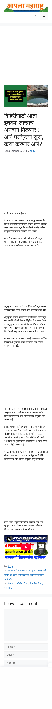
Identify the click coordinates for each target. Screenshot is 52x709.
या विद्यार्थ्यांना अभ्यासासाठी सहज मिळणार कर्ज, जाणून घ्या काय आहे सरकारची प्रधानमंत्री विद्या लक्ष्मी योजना (25, 575)
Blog (10, 566)
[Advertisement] (26, 57)
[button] (36, 16)
